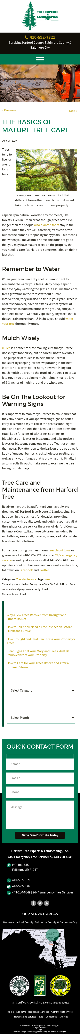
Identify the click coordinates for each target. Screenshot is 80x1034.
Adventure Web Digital (57, 1031)
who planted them (46, 225)
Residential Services (38, 1011)
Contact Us (51, 1016)
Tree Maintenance (26, 579)
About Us (21, 1011)
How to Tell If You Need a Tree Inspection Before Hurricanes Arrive (39, 629)
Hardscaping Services (25, 1016)
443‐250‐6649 (62, 857)
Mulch (6, 348)
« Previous (9, 110)
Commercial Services (62, 1011)
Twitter (44, 570)
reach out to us (60, 550)
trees (47, 579)
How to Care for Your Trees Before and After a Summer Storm (38, 665)
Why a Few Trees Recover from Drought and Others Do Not (36, 617)
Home (10, 1011)
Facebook (26, 570)
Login (40, 1029)
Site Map (63, 1016)
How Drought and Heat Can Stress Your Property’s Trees (41, 641)
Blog (41, 1016)
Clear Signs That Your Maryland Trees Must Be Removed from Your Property (38, 653)
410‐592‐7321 (42, 37)
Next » (73, 111)
